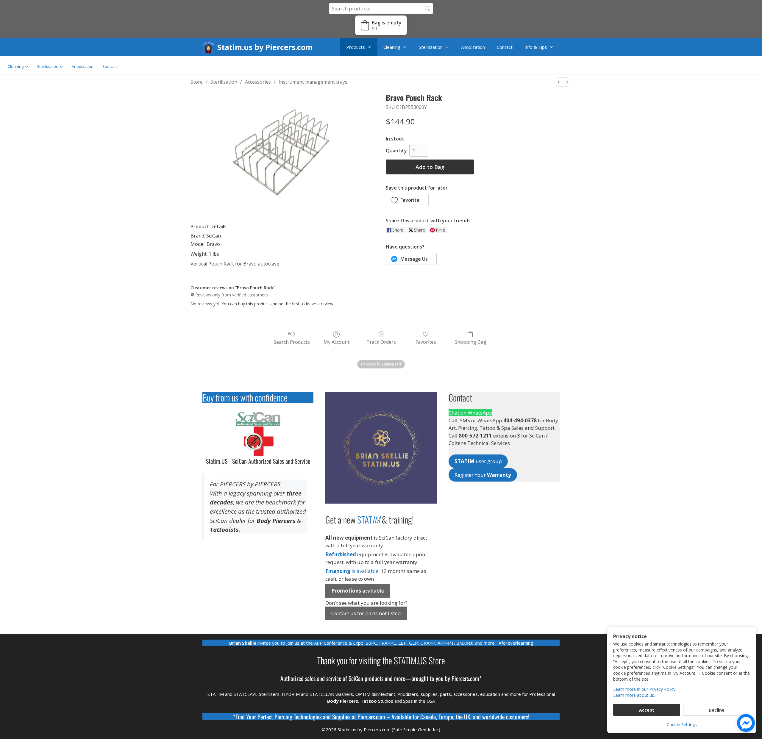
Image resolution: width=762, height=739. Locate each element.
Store (196, 82)
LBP (402, 643)
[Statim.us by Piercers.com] (209, 47)
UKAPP (427, 643)
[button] (381, 25)
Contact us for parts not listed (366, 613)
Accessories (258, 82)
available (357, 590)
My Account (336, 342)
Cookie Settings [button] (682, 724)
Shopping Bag (470, 342)
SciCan (356, 678)
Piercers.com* (467, 678)
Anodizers (408, 694)
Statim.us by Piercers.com (265, 47)
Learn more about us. (634, 695)
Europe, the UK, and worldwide (471, 716)
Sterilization (431, 47)
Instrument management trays (313, 82)
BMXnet (464, 643)
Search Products (292, 342)
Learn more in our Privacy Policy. (644, 689)
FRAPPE (387, 643)
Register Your (483, 474)
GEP (413, 643)
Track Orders (381, 342)
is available (351, 571)
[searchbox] (381, 8)
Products (355, 47)
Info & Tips (535, 47)
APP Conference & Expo (338, 643)
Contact (505, 47)
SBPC (371, 643)
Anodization (473, 47)
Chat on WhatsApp (470, 412)
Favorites (426, 342)
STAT (368, 519)
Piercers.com (371, 716)
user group (478, 461)
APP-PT (446, 643)
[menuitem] (559, 82)
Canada (428, 716)
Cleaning (391, 47)
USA (431, 701)
